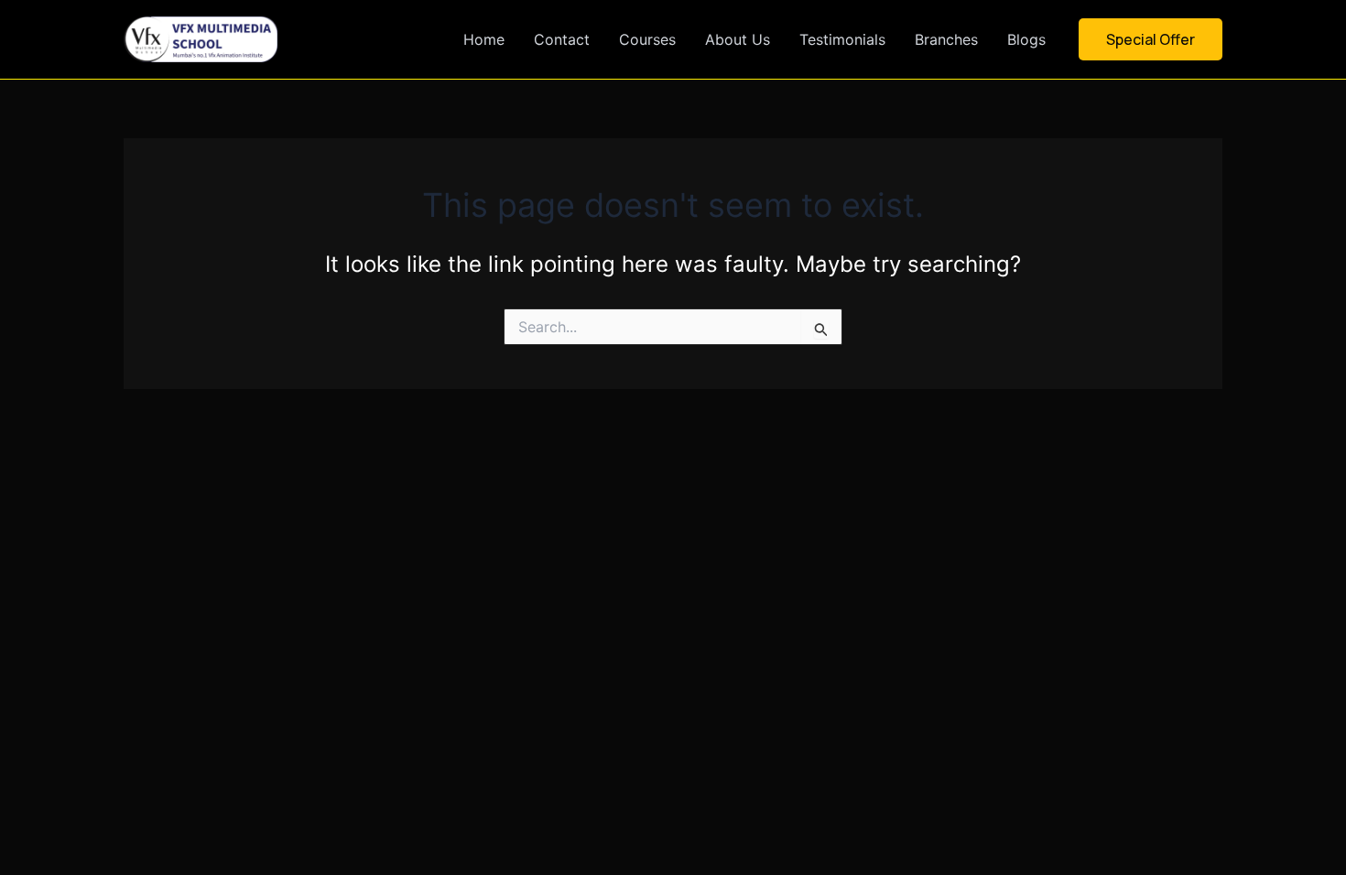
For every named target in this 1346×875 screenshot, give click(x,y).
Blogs (1026, 39)
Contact (562, 39)
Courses (647, 39)
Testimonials (842, 39)
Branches (946, 39)
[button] (1150, 39)
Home (484, 39)
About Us (737, 39)
